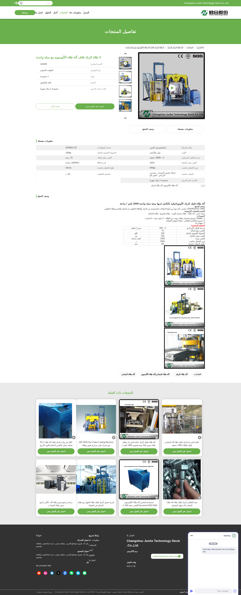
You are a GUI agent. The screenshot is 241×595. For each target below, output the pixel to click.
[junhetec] (78, 573)
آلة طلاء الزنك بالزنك (175, 48)
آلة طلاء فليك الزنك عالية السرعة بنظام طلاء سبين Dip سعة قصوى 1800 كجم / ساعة (139, 444)
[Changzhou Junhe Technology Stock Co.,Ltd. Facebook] (65, 573)
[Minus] (191, 535)
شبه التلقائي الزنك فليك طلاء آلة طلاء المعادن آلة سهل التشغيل (181, 503)
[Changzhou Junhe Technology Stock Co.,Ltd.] (214, 12)
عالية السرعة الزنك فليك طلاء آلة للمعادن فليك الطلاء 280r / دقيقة (182, 443)
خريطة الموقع (185, 592)
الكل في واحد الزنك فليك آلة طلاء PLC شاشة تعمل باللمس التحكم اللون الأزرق (56, 443)
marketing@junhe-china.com (165, 556)
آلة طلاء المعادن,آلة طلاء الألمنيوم (155, 374)
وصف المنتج (148, 129)
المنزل (86, 12)
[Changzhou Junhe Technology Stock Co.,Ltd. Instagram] (52, 573)
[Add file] (235, 591)
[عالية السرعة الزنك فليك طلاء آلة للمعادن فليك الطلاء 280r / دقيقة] (182, 419)
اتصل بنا (39, 12)
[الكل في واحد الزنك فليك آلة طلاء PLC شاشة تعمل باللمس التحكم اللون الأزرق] (56, 419)
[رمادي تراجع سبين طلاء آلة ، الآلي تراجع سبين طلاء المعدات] (56, 479)
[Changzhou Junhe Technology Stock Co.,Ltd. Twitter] (58, 573)
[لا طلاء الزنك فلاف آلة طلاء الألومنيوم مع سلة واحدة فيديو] (171, 86)
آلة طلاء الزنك (181, 374)
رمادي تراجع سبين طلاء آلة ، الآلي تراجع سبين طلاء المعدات (56, 503)
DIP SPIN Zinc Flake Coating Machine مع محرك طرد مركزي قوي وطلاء (96, 443)
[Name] (21, 3)
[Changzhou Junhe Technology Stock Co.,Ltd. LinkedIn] (45, 573)
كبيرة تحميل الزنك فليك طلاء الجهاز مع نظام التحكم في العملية (96, 503)
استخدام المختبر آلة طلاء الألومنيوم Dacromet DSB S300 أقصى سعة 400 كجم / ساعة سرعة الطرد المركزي (139, 504)
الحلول (48, 12)
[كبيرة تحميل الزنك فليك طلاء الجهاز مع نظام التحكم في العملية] (96, 479)
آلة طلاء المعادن (128, 374)
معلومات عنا (75, 12)
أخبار (55, 12)
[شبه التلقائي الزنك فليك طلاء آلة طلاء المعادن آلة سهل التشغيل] (182, 479)
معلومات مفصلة (185, 129)
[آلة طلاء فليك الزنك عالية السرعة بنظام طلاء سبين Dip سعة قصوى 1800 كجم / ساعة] (139, 419)
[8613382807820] (84, 573)
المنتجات (63, 12)
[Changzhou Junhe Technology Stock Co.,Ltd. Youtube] (39, 573)
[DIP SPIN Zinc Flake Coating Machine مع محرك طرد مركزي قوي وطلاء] (96, 419)
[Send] (192, 591)
